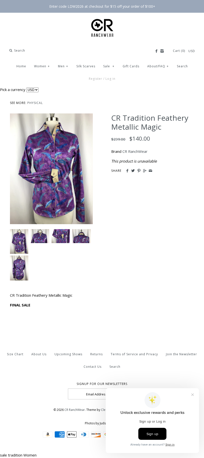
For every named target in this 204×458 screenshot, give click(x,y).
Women (42, 66)
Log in (110, 79)
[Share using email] (150, 170)
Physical (35, 103)
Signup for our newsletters (102, 384)
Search (182, 66)
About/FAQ (158, 66)
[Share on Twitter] (133, 170)
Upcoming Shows (68, 354)
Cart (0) (179, 51)
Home (21, 66)
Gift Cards (131, 66)
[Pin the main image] (139, 170)
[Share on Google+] (144, 170)
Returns (96, 354)
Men (63, 66)
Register (95, 79)
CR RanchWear (135, 151)
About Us (39, 354)
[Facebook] (156, 51)
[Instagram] (162, 51)
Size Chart (15, 354)
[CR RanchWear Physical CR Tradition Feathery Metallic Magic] (51, 116)
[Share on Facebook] (127, 170)
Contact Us (93, 367)
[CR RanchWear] (102, 20)
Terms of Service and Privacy (134, 354)
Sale (108, 66)
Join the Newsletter (181, 354)
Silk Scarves (85, 66)
